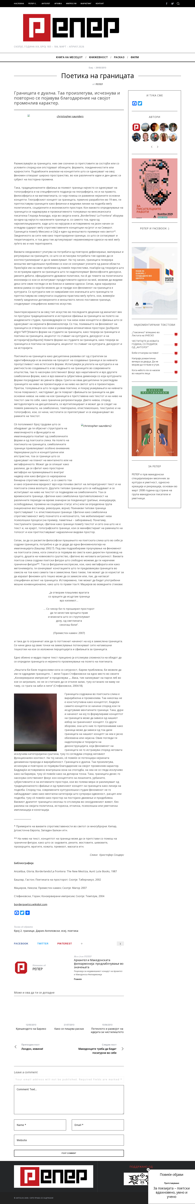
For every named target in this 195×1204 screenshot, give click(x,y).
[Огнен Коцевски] (173, 127)
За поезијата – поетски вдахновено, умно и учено (171, 1192)
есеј (63, 930)
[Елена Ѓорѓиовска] (173, 137)
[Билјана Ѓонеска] (163, 137)
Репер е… (32, 4)
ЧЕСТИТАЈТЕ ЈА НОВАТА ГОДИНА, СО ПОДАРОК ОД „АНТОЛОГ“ (145, 344)
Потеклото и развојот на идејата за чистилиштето (107, 1030)
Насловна (19, 4)
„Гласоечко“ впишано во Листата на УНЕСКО (146, 334)
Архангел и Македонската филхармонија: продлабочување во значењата (98, 963)
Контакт (100, 4)
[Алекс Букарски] (163, 127)
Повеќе (78, 979)
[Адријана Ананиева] (145, 137)
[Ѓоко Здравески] (154, 127)
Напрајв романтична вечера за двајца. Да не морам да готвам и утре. (145, 361)
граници (28, 930)
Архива (58, 4)
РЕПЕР (99, 84)
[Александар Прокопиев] (136, 137)
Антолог (46, 4)
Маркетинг (86, 4)
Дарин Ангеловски (48, 930)
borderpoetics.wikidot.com (30, 904)
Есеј (91, 68)
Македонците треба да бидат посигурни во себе (97, 1048)
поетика (73, 930)
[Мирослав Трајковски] (154, 137)
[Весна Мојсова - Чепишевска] (145, 127)
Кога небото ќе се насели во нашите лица (146, 372)
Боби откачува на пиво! (145, 352)
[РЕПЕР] (136, 127)
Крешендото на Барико (31, 1028)
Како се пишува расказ (69, 1028)
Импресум (71, 4)
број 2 (18, 930)
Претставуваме (171, 1183)
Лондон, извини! (32, 1046)
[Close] (148, 1169)
